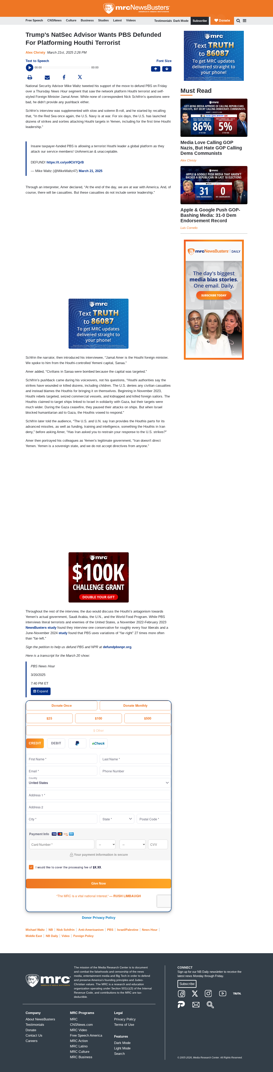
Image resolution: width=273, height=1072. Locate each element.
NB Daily (52, 936)
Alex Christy (35, 52)
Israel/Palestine (127, 929)
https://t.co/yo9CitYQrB (65, 162)
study (63, 633)
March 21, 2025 (90, 171)
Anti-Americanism (91, 929)
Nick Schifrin (66, 929)
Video (66, 936)
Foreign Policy (83, 936)
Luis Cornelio (188, 227)
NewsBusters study (41, 628)
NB (51, 929)
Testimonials (163, 20)
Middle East (34, 936)
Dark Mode (180, 20)
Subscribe (200, 20)
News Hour (149, 929)
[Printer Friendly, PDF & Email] (47, 78)
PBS (110, 929)
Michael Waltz (35, 929)
